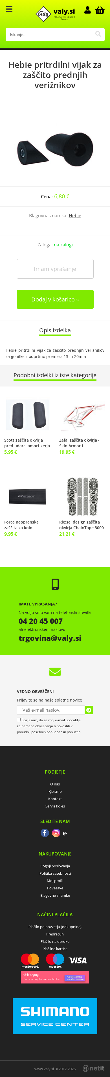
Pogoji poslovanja (55, 865)
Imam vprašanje (55, 269)
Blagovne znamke (55, 895)
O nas (55, 784)
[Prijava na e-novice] (89, 710)
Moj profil (55, 880)
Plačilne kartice (55, 948)
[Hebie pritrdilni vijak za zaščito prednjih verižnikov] (55, 144)
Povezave (55, 888)
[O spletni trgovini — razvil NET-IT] (93, 1068)
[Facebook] (45, 833)
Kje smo (55, 791)
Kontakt (55, 798)
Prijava (90, 10)
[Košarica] (99, 10)
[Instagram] (56, 833)
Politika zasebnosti (55, 873)
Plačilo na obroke (55, 941)
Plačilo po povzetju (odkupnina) (55, 926)
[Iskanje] (98, 34)
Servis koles (55, 806)
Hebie (75, 215)
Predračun (55, 934)
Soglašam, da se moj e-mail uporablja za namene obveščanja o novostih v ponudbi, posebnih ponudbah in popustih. (49, 726)
